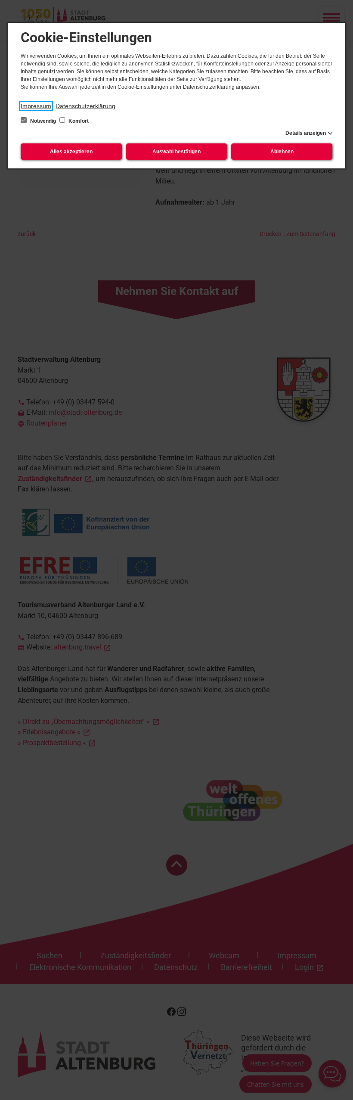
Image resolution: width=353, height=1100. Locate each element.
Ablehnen (282, 152)
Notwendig (43, 121)
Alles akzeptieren (71, 152)
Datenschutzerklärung (85, 106)
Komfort (78, 121)
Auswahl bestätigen (176, 152)
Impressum (36, 106)
